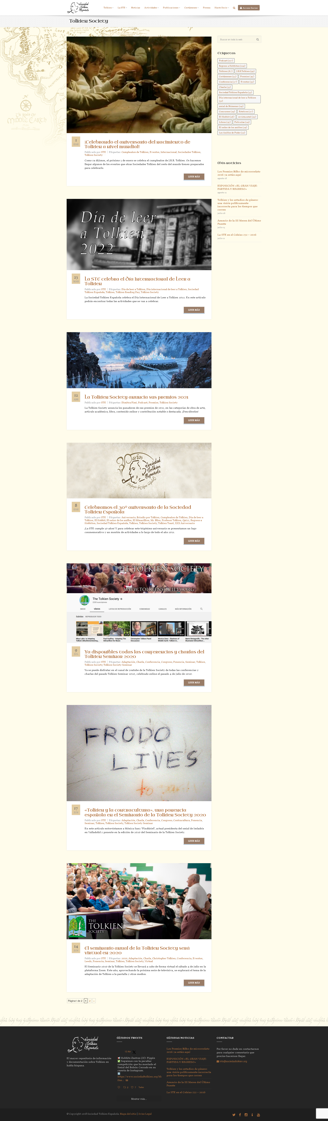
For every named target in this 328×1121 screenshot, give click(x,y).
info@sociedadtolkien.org (233, 1061)
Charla (140, 662)
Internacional (169, 152)
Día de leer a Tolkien (133, 289)
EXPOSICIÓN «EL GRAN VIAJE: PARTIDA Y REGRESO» (237, 187)
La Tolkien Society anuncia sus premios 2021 (136, 397)
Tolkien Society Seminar (118, 665)
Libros (225, 122)
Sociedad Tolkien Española (112, 523)
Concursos (227, 111)
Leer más (194, 176)
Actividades (150, 7)
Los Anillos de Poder (232, 132)
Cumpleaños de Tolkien (134, 152)
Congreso (166, 662)
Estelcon (246, 111)
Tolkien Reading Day (128, 292)
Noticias (135, 7)
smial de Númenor (231, 106)
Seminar (190, 662)
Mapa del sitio (128, 1114)
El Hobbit (99, 520)
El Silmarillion (141, 520)
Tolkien (108, 7)
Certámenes (190, 7)
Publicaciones (170, 7)
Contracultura (181, 820)
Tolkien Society (94, 155)
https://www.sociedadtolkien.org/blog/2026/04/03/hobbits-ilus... (154, 1078)
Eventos (154, 152)
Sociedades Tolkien (189, 152)
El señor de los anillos (119, 520)
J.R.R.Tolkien (245, 71)
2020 (124, 958)
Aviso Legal (145, 1114)
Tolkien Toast (166, 523)
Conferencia (152, 662)
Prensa (206, 7)
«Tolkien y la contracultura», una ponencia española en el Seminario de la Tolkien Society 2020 (145, 812)
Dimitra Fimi (129, 402)
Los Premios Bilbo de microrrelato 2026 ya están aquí (238, 173)
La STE (121, 7)
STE (103, 152)
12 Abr (128, 1051)
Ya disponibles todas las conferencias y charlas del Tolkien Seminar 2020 (144, 654)
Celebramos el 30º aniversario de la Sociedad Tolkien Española (138, 510)
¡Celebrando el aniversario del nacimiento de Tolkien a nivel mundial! (137, 144)
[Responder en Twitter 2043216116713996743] (119, 1087)
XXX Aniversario (185, 523)
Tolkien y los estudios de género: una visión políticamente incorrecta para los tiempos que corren (237, 204)
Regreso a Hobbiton (232, 66)
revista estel (247, 116)
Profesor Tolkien (171, 520)
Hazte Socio (221, 7)
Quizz (185, 520)
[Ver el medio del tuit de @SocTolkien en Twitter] (127, 1080)
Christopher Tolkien (164, 958)
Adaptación (128, 662)
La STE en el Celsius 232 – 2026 (236, 234)
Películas (242, 122)
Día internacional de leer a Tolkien (166, 289)
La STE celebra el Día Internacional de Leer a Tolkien (137, 281)
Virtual (149, 961)
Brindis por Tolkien (148, 517)
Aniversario (128, 517)
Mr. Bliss (156, 520)
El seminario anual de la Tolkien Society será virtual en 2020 (137, 951)
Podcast (142, 402)
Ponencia (178, 662)
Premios (153, 402)
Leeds (88, 961)
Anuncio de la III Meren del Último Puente (239, 222)
